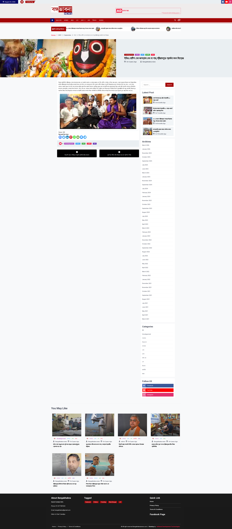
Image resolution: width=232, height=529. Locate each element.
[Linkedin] (67, 137)
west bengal (112, 502)
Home (152, 501)
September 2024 (147, 185)
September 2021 (147, 295)
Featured (88, 502)
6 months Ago (161, 102)
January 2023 (146, 236)
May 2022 (145, 263)
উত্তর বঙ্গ (144, 342)
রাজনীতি (147, 54)
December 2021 (147, 283)
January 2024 (146, 196)
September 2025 (147, 161)
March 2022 (145, 271)
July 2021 (145, 303)
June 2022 (145, 260)
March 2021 (145, 319)
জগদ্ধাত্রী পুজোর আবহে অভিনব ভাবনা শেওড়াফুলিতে (75, 28)
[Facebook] (60, 137)
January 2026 (146, 149)
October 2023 (146, 204)
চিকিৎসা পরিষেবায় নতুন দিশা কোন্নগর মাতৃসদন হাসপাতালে (111, 28)
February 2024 (146, 192)
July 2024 (145, 188)
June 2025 (145, 169)
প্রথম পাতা (58, 20)
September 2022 (147, 248)
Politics (96, 502)
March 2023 (145, 228)
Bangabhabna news (149, 62)
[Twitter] (63, 137)
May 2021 (145, 311)
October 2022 (146, 244)
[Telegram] (85, 137)
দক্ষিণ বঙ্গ (144, 358)
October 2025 (146, 157)
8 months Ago (161, 123)
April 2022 (145, 267)
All (143, 330)
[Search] (175, 20)
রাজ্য (72, 20)
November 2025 (147, 153)
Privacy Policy (154, 505)
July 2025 (145, 165)
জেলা (82, 20)
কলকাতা (66, 20)
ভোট (120, 502)
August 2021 (146, 299)
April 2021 (145, 315)
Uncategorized (129, 54)
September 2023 (147, 208)
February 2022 (146, 275)
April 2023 (145, 224)
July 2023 (145, 216)
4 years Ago (174, 441)
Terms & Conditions (156, 509)
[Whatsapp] (74, 137)
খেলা (89, 20)
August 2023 (146, 212)
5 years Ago (133, 62)
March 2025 (145, 173)
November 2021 (147, 287)
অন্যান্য (101, 20)
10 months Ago (161, 134)
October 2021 (146, 291)
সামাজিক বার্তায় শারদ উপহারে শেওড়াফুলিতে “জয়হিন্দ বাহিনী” (147, 28)
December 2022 (147, 240)
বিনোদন (94, 20)
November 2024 (147, 181)
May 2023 (145, 220)
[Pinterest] (70, 137)
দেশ (77, 20)
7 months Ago (161, 113)
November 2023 (147, 200)
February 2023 (146, 232)
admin (123, 441)
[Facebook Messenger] (81, 137)
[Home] (52, 20)
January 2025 (146, 177)
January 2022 (146, 279)
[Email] (77, 137)
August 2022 (146, 252)
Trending (103, 502)
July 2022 (145, 256)
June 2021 (145, 307)
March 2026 (145, 145)
